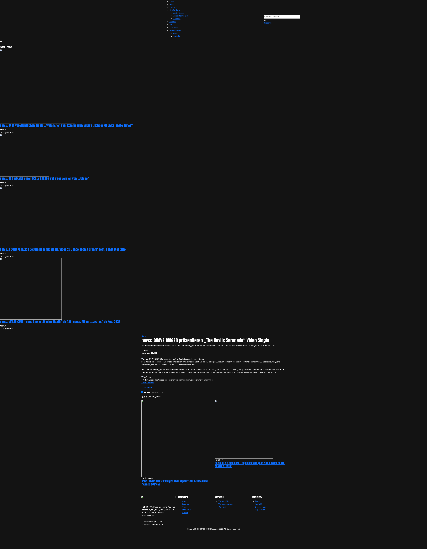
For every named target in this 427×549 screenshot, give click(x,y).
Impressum (260, 510)
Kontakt (176, 36)
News (171, 4)
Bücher (172, 21)
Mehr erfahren (147, 383)
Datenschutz (260, 507)
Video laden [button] (146, 387)
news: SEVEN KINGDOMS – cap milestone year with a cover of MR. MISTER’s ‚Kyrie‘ (250, 464)
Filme (171, 24)
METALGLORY (175, 30)
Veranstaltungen (180, 16)
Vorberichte (178, 13)
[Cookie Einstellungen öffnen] (16, 540)
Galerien (176, 18)
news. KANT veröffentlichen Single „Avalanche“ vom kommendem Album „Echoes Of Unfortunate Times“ (66, 125)
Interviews (173, 27)
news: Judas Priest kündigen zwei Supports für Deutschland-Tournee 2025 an (174, 482)
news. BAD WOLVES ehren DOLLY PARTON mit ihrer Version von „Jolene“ (44, 178)
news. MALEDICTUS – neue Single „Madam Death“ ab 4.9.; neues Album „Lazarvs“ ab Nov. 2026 (60, 321)
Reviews (172, 7)
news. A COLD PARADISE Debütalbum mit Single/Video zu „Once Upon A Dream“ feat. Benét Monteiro (63, 249)
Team (175, 33)
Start (171, 1)
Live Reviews (174, 10)
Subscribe (268, 23)
